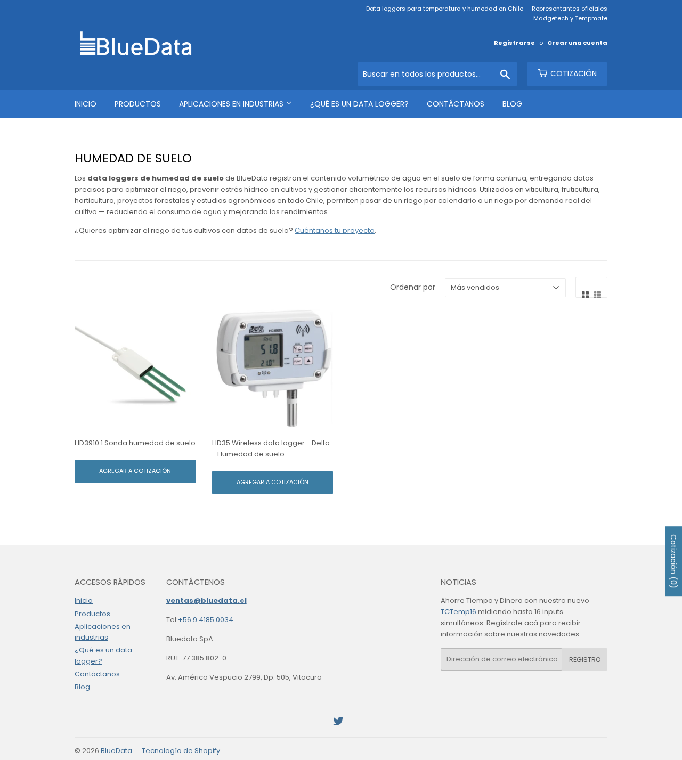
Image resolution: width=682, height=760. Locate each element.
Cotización (572, 73)
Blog (512, 104)
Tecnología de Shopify (181, 751)
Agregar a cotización (135, 471)
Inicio (85, 104)
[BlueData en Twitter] (338, 723)
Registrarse (514, 42)
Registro (584, 659)
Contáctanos (455, 104)
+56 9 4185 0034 (205, 620)
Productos (138, 104)
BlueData (116, 751)
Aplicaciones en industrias (232, 104)
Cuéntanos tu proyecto (335, 230)
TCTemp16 (458, 612)
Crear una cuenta (577, 42)
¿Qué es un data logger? (359, 104)
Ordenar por (412, 287)
